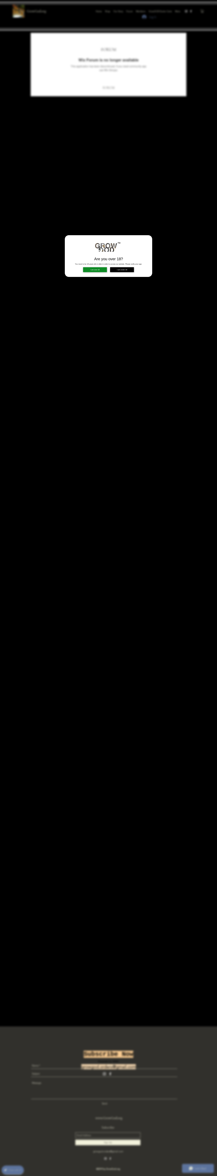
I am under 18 (122, 270)
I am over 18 (95, 270)
